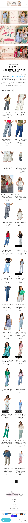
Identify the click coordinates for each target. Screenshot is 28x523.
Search (14, 499)
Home (10, 64)
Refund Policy (14, 501)
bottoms (9, 74)
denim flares (15, 76)
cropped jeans (5, 78)
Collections (15, 64)
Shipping (14, 504)
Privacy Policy (14, 506)
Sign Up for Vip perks (13, 511)
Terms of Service (14, 508)
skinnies (20, 76)
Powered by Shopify (14, 521)
